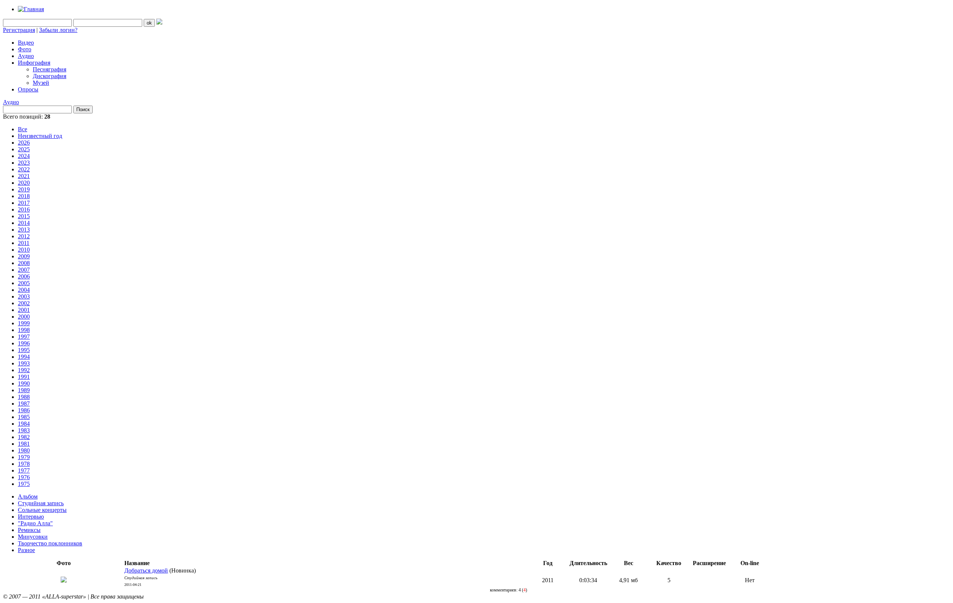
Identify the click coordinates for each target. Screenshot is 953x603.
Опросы (28, 89)
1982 (24, 437)
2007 (24, 270)
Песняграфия (49, 69)
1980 (24, 450)
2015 (24, 216)
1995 (24, 350)
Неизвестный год (40, 136)
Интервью (31, 516)
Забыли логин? (58, 30)
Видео (26, 42)
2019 (24, 189)
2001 (24, 310)
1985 (24, 417)
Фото (24, 49)
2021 (24, 176)
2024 (24, 156)
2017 (24, 203)
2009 (24, 256)
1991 (24, 377)
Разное (26, 550)
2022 (24, 169)
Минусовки (33, 536)
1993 (24, 363)
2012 (24, 236)
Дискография (49, 76)
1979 (24, 457)
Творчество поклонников (50, 543)
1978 (24, 464)
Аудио (26, 56)
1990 (24, 383)
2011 (23, 243)
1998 (24, 330)
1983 (24, 430)
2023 (24, 162)
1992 (24, 370)
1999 (24, 323)
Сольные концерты (42, 510)
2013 (24, 229)
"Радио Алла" (35, 523)
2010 (24, 249)
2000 (24, 316)
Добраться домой (146, 570)
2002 (24, 303)
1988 (24, 397)
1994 (24, 357)
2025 (24, 149)
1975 (24, 484)
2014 (24, 223)
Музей (41, 83)
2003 (24, 296)
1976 (24, 477)
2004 (24, 290)
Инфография (34, 62)
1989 (24, 390)
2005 (24, 283)
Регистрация (19, 30)
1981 (24, 444)
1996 (24, 343)
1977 (24, 470)
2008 (24, 263)
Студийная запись (41, 503)
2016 (24, 209)
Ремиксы (29, 530)
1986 (24, 410)
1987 (24, 403)
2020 (24, 183)
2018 (24, 196)
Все (22, 129)
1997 (24, 336)
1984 (24, 423)
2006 (24, 276)
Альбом (28, 496)
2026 (24, 142)
